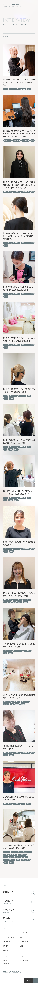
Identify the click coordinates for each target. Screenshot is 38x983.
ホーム (5, 933)
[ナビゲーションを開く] (35, 980)
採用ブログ (23, 937)
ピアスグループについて (9, 937)
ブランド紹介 (6, 941)
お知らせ (22, 946)
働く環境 (5, 950)
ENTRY (28, 981)
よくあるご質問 (24, 941)
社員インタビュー (24, 933)
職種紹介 (5, 946)
